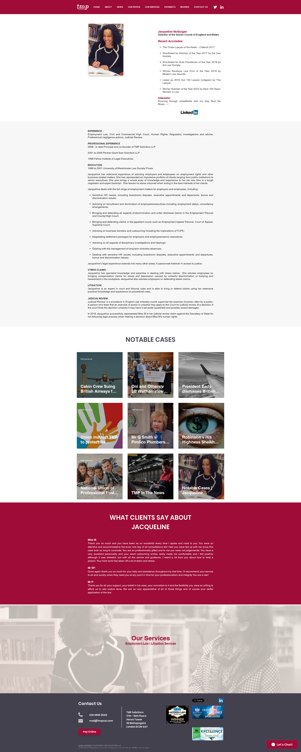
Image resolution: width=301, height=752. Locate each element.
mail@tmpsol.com (101, 720)
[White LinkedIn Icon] (221, 7)
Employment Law (137, 643)
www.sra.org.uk (143, 748)
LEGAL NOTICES (84, 745)
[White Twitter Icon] (215, 7)
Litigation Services (163, 643)
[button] (152, 7)
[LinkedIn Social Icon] (221, 700)
